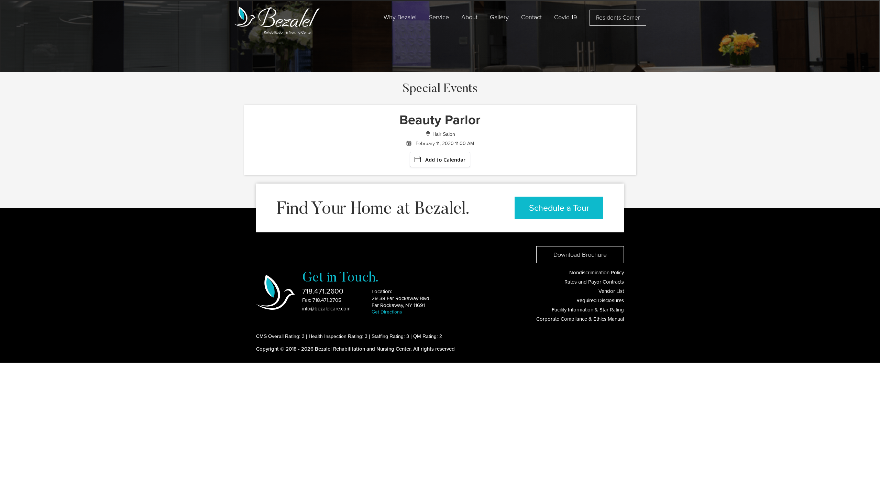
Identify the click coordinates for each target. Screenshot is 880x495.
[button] (400, 17)
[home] (277, 20)
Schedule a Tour (559, 208)
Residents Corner (618, 17)
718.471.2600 (322, 291)
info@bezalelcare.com (326, 309)
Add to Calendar (445, 159)
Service (439, 17)
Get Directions (387, 312)
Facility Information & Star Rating (588, 310)
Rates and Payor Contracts (594, 282)
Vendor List (611, 291)
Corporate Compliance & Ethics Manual (580, 319)
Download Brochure (580, 254)
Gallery (499, 17)
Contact (531, 17)
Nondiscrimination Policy (596, 273)
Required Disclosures (600, 300)
